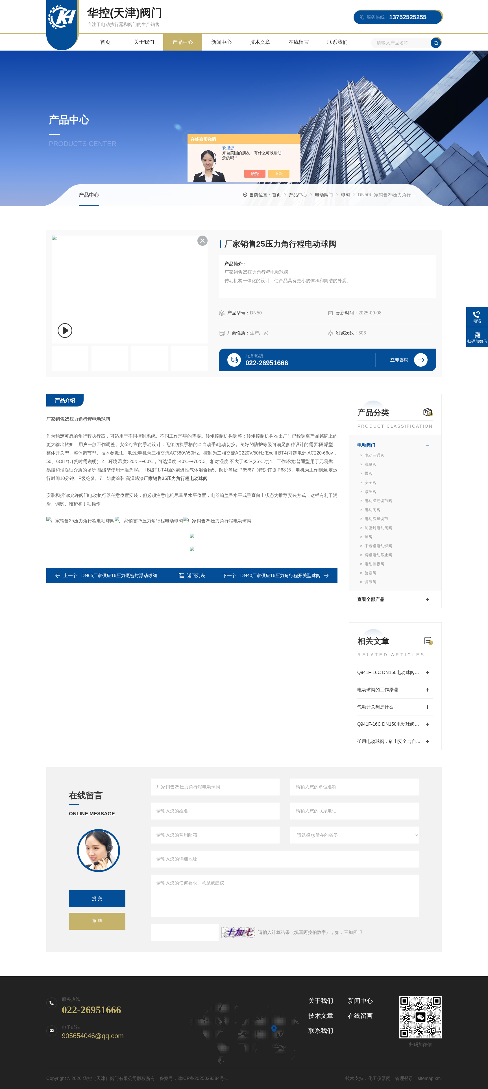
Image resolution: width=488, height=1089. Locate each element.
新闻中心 (221, 42)
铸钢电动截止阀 (378, 555)
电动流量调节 (376, 518)
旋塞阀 (370, 573)
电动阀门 (324, 194)
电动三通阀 (374, 455)
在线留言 (299, 42)
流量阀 (370, 464)
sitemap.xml (430, 1078)
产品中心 (183, 42)
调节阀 (370, 582)
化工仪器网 (379, 1078)
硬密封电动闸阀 (378, 527)
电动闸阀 (372, 509)
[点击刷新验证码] (238, 932)
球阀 (345, 194)
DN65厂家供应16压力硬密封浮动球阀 (119, 575)
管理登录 (404, 1078)
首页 (105, 42)
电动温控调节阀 (378, 500)
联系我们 (337, 42)
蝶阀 (368, 473)
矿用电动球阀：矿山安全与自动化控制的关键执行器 (395, 741)
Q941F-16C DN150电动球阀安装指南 (395, 672)
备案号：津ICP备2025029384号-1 (194, 1078)
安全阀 (370, 482)
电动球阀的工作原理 (377, 689)
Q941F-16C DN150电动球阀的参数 (392, 724)
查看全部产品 (370, 599)
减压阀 (370, 491)
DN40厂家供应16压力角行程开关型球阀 (280, 575)
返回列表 (196, 575)
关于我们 (144, 42)
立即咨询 (399, 359)
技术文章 (260, 42)
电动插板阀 (374, 564)
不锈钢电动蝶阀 (378, 546)
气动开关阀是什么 (375, 707)
